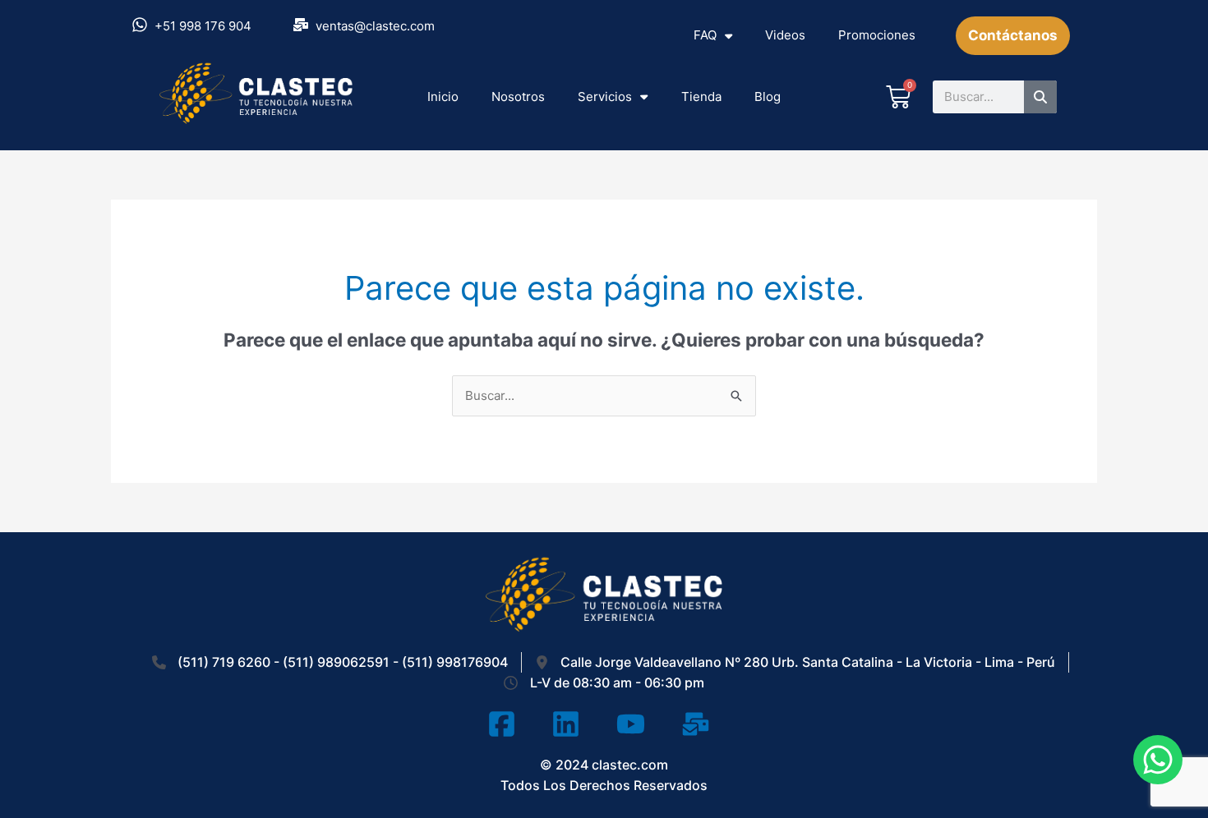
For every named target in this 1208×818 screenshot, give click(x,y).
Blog (767, 96)
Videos (785, 35)
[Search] (1040, 96)
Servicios (605, 96)
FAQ (705, 35)
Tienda (701, 96)
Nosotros (518, 96)
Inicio (443, 96)
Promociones (876, 35)
